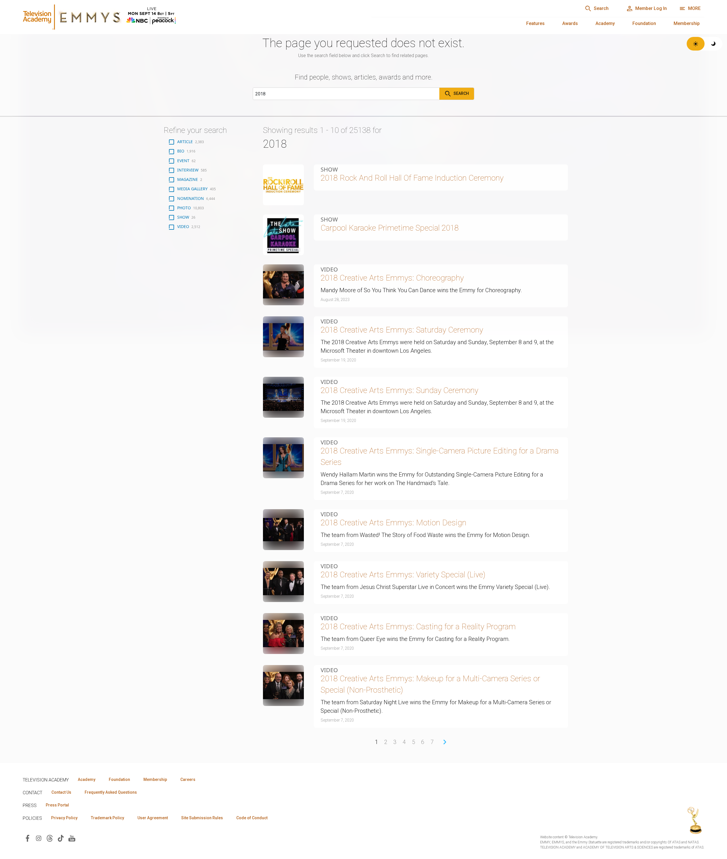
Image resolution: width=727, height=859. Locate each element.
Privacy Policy (64, 818)
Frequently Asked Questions (111, 792)
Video (329, 269)
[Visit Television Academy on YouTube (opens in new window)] (72, 838)
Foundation (644, 23)
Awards (570, 23)
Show (329, 169)
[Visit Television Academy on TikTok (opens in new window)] (61, 838)
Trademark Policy (107, 818)
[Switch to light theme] (696, 44)
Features (535, 23)
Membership (687, 23)
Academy (605, 23)
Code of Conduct (252, 818)
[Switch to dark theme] (713, 44)
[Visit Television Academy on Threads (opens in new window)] (50, 838)
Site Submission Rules (202, 818)
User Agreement (152, 818)
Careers (187, 779)
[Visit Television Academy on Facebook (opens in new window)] (27, 838)
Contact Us (61, 792)
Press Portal (57, 805)
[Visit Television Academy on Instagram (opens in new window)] (38, 838)
